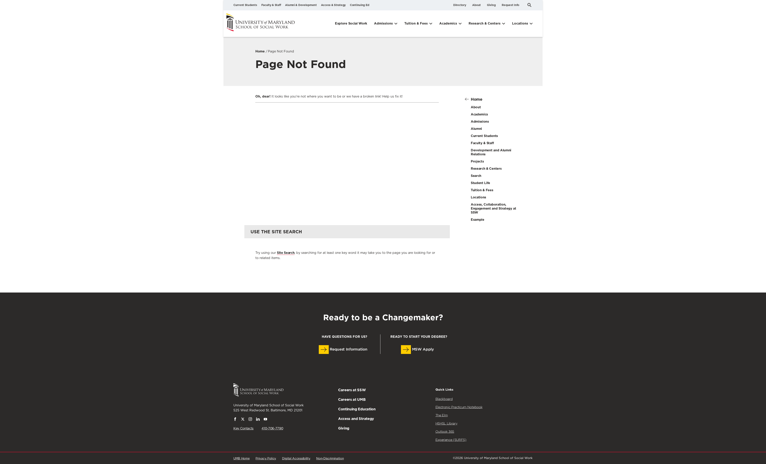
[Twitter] (243, 420)
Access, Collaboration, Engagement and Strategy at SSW (493, 208)
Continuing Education (357, 409)
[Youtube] (265, 420)
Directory (459, 5)
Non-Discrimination (330, 458)
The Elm (441, 415)
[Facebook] (235, 420)
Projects (477, 161)
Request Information (348, 349)
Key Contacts (243, 428)
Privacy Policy (266, 458)
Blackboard (444, 399)
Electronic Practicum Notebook (459, 407)
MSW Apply (422, 349)
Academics (448, 23)
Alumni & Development (301, 5)
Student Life (480, 183)
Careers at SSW (352, 390)
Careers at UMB (352, 399)
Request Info (510, 5)
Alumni (476, 129)
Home (260, 51)
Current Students (245, 5)
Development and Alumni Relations (491, 152)
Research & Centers (484, 23)
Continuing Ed (359, 5)
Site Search (285, 253)
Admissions (383, 23)
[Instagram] (250, 420)
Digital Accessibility (296, 458)
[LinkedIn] (258, 420)
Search (476, 176)
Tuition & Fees (416, 23)
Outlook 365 (444, 431)
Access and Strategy (356, 419)
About (476, 5)
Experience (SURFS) (450, 439)
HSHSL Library (446, 423)
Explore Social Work (351, 23)
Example (477, 220)
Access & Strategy (333, 5)
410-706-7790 (272, 428)
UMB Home (241, 458)
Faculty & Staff (271, 5)
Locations (520, 23)
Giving (491, 5)
